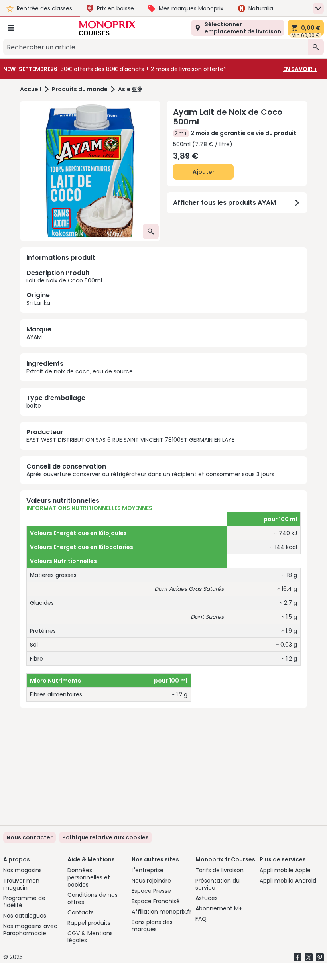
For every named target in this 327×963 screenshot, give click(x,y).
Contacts (80, 912)
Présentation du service (217, 884)
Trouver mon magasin (21, 884)
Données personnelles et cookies (88, 877)
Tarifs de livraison (219, 870)
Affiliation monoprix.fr (161, 912)
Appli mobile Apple (285, 870)
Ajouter (204, 172)
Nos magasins (22, 870)
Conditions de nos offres (92, 898)
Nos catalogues (24, 916)
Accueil (30, 89)
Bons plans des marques (152, 925)
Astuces (206, 898)
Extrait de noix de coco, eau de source (79, 371)
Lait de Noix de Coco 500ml (64, 287)
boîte (33, 405)
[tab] (90, 171)
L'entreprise (148, 870)
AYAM (34, 337)
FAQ (201, 919)
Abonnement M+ (218, 908)
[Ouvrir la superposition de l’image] (151, 231)
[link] (105, 837)
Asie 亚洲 (130, 89)
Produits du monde (80, 89)
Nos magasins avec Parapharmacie (30, 929)
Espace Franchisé (156, 901)
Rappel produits (88, 923)
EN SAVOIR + (300, 69)
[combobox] (155, 47)
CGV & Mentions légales (90, 936)
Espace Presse (151, 891)
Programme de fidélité (24, 901)
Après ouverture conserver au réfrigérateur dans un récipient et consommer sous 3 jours (150, 474)
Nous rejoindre (151, 881)
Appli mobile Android (288, 881)
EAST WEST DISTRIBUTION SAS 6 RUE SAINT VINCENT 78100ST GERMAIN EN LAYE (130, 439)
